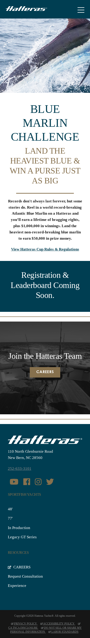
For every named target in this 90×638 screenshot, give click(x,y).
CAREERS (21, 567)
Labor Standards (64, 631)
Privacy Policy (25, 623)
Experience (17, 585)
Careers (45, 372)
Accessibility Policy (59, 623)
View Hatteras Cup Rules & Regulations (45, 249)
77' (10, 518)
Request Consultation (25, 576)
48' (10, 509)
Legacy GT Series (22, 537)
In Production (19, 528)
